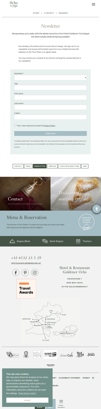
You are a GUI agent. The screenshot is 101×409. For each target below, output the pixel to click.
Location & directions (69, 166)
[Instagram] (34, 272)
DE (93, 378)
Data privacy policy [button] (27, 393)
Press (28, 166)
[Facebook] (15, 272)
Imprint (53, 378)
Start (36, 13)
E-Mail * (17, 113)
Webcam (52, 166)
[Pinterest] (25, 272)
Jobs (85, 166)
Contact (49, 13)
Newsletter (39, 166)
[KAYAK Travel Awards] (26, 289)
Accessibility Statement (69, 378)
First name (18, 93)
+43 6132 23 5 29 (26, 258)
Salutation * (19, 73)
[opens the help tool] (96, 209)
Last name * (19, 103)
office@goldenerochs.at (26, 263)
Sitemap (86, 378)
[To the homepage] (14, 4)
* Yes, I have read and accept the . (36, 126)
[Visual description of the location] (50, 321)
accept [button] (27, 400)
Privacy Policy (49, 126)
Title (16, 84)
